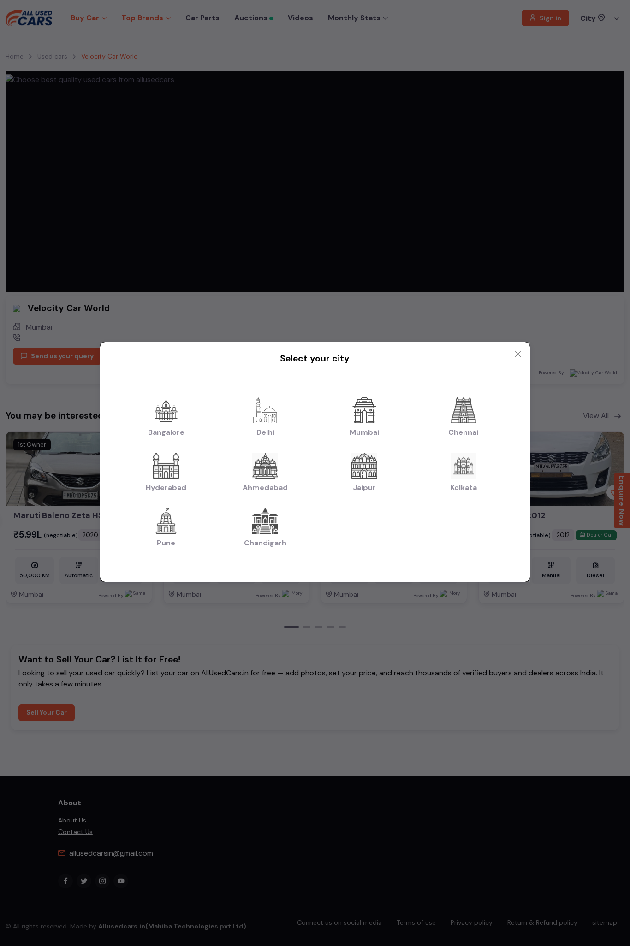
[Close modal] (518, 354)
